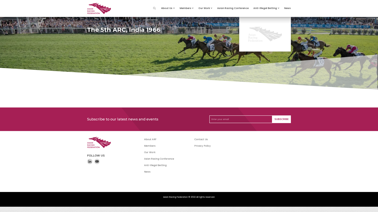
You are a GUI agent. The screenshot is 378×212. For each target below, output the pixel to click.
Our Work (204, 8)
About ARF (150, 139)
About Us (166, 8)
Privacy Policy (202, 146)
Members (185, 8)
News (287, 8)
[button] (168, 8)
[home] (100, 8)
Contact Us (201, 139)
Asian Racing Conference (233, 8)
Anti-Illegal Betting (265, 8)
